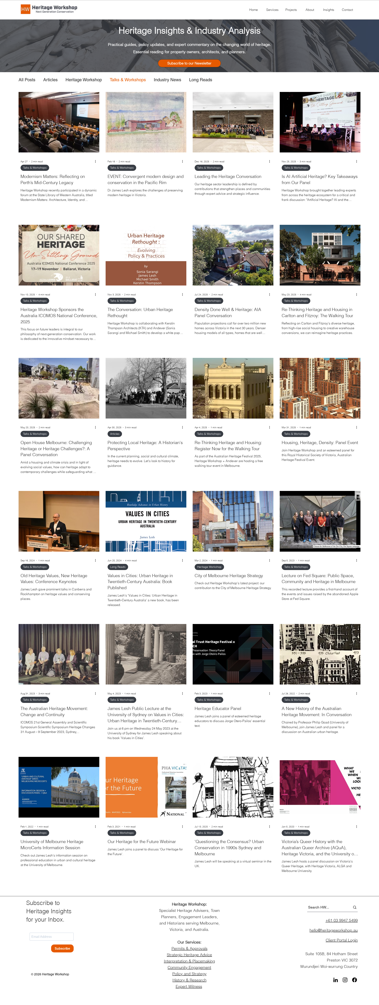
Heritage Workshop (84, 79)
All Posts (27, 79)
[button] (189, 63)
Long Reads (200, 79)
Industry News (167, 79)
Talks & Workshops (128, 79)
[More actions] (96, 161)
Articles (50, 79)
